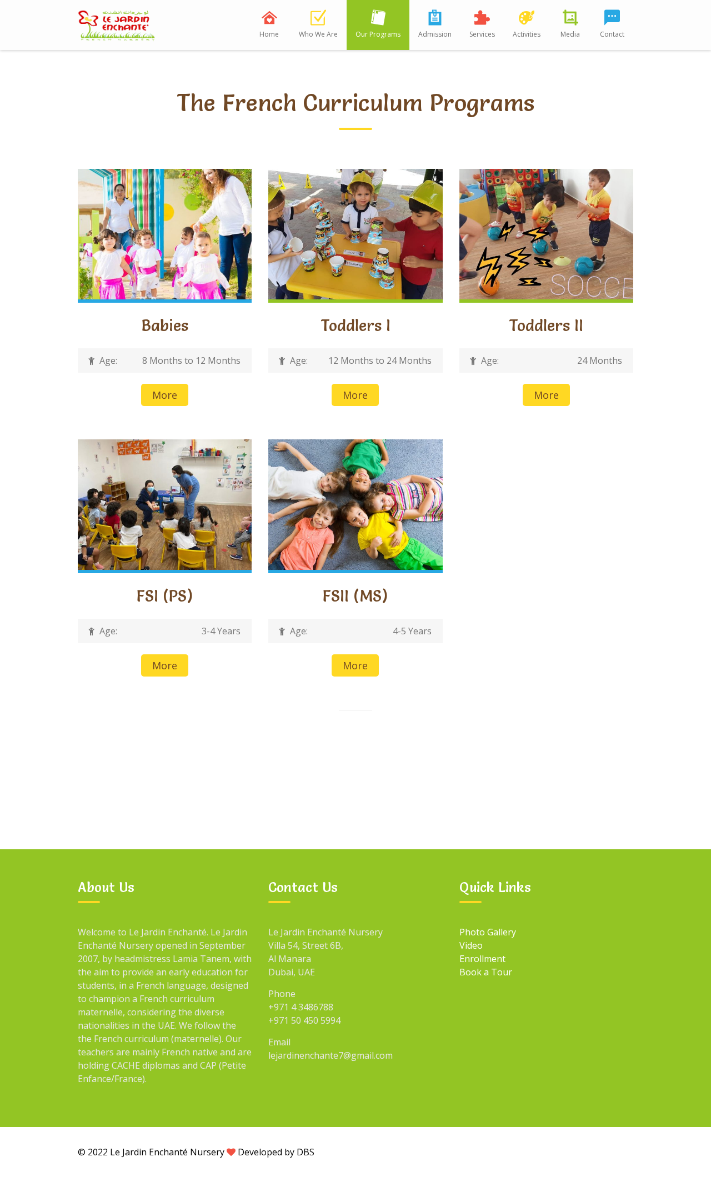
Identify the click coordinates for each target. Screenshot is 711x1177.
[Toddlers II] (546, 233)
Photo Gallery (487, 932)
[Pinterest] (622, 1151)
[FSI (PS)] (165, 504)
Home (269, 34)
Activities (526, 34)
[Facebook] (519, 1151)
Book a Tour (485, 972)
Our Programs (378, 34)
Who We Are (318, 34)
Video (471, 945)
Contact (612, 34)
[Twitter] (570, 1151)
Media (570, 34)
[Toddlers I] (355, 233)
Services (482, 34)
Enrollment (482, 959)
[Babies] (165, 233)
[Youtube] (596, 1151)
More (164, 395)
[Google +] (545, 1151)
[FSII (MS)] (355, 504)
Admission (435, 34)
